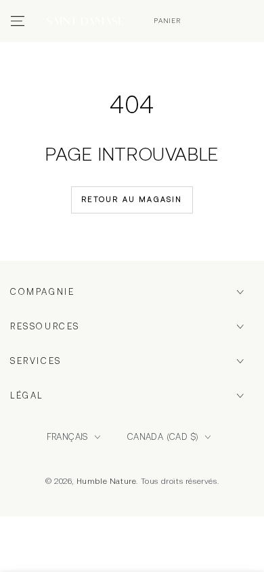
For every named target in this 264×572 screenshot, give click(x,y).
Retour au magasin (131, 199)
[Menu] (17, 21)
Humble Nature (106, 481)
